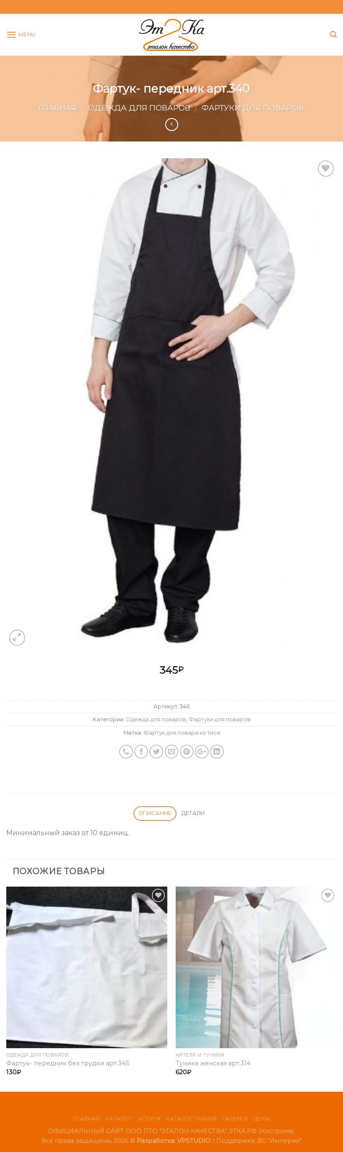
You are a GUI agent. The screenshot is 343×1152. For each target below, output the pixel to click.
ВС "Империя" (279, 1140)
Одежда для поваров (139, 108)
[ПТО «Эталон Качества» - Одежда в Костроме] (172, 34)
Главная (58, 108)
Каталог (118, 1119)
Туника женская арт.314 (213, 1063)
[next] (336, 988)
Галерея (235, 1119)
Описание (155, 813)
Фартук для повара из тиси (181, 733)
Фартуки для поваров (253, 108)
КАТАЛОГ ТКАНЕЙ (191, 1119)
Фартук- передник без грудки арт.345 (67, 1063)
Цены (261, 1119)
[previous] (6, 988)
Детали (193, 813)
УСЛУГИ (149, 1119)
